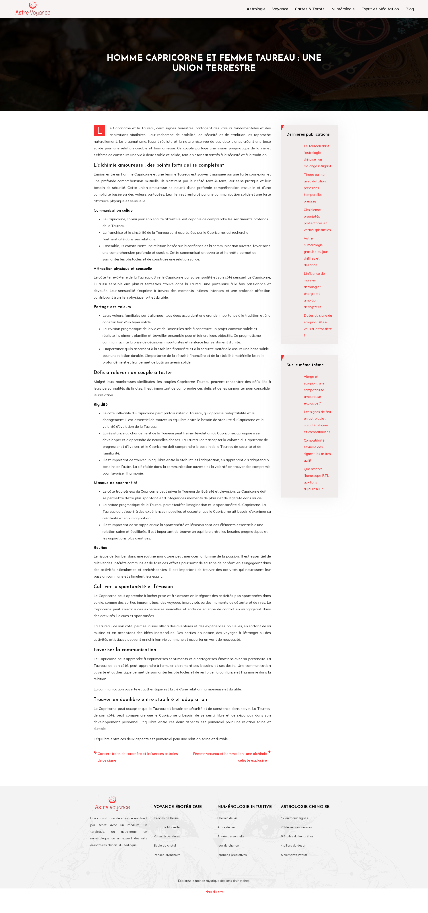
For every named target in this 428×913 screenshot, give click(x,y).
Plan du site (214, 892)
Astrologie (256, 8)
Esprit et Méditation (380, 8)
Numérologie (343, 8)
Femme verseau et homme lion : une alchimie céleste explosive (230, 756)
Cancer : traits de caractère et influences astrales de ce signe (138, 756)
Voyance (280, 8)
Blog (409, 8)
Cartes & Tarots (310, 8)
